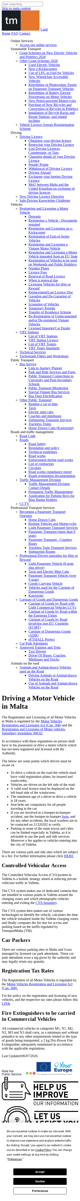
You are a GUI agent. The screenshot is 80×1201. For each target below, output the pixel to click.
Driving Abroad (39, 172)
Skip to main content (16, 8)
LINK (6, 1003)
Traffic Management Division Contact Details (49, 486)
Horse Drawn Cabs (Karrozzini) (51, 428)
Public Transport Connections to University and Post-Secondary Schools (51, 380)
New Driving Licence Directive (42, 196)
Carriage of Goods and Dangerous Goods (49, 599)
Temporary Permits (41, 308)
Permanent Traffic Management (50, 492)
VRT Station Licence (43, 340)
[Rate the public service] (19, 1075)
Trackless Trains (39, 424)
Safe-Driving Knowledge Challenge (45, 200)
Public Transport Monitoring (48, 388)
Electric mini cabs (40, 412)
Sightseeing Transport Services (50, 420)
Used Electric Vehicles (44, 65)
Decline (40, 1181)
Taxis (32, 408)
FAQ (14, 33)
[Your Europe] (54, 1075)
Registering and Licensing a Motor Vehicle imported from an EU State (53, 254)
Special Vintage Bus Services (49, 392)
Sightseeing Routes (41, 552)
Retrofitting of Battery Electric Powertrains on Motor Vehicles (50, 95)
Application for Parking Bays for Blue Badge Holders (51, 498)
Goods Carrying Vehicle (45, 583)
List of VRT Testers (42, 344)
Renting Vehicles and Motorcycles (52, 524)
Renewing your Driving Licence (51, 145)
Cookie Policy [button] (43, 1150)
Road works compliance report (50, 472)
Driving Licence (31, 137)
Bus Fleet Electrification (45, 396)
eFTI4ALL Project (41, 639)
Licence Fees (37, 272)
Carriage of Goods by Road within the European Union (52, 613)
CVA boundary (46, 903)
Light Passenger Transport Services (53, 528)
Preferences (40, 1191)
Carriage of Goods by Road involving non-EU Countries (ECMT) (48, 623)
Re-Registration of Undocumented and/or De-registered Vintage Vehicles (52, 320)
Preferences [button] (15, 1159)
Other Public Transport (36, 400)
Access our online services (38, 45)
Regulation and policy (43, 448)
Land (44, 29)
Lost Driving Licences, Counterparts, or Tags (44, 151)
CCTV (24, 504)
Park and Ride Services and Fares (52, 372)
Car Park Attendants (34, 643)
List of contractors (41, 464)
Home (6, 33)
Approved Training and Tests (40, 647)
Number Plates (38, 268)
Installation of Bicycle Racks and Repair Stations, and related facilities (51, 117)
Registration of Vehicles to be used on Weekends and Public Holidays (52, 262)
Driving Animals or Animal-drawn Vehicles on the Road (52, 677)
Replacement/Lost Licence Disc (50, 292)
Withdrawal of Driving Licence (50, 168)
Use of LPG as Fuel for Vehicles (51, 73)
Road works (37, 456)
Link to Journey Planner (45, 368)
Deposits (34, 216)
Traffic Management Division (40, 480)
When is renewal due (43, 280)
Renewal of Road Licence (46, 276)
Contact (24, 33)
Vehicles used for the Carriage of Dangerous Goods (51, 589)
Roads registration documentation (51, 476)
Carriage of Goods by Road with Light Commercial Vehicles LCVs (52, 605)
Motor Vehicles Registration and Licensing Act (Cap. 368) (32, 723)
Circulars (34, 468)
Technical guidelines (42, 452)
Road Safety (37, 444)
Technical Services (33, 352)
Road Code (28, 436)
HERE (69, 856)
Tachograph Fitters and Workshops (44, 356)
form (65, 816)
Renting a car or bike (43, 404)
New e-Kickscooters (42, 69)
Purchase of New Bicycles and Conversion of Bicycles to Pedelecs (53, 107)
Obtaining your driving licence (49, 141)
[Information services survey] (40, 1104)
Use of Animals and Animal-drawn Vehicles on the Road (52, 685)
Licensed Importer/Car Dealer (49, 328)
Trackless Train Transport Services (52, 548)
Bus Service (28, 364)
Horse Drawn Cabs (42, 520)
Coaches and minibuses (44, 416)
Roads (24, 440)
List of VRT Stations (43, 336)
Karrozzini (35, 595)
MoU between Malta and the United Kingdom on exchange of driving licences (51, 188)
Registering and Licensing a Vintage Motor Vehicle (48, 246)
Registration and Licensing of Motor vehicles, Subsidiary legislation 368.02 (34, 731)
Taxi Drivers (37, 651)
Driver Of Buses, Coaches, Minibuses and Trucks (47, 657)
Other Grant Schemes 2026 (39, 61)
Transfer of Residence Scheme (49, 312)
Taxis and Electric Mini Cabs (48, 571)
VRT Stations (29, 332)
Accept (40, 1172)
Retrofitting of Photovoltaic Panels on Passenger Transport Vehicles (52, 87)
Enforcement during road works (50, 460)
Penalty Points (38, 164)
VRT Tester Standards (44, 348)
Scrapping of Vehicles (43, 304)
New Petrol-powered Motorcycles (52, 101)
